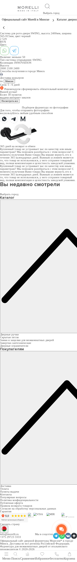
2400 (16, 68)
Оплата (4, 488)
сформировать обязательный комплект (45, 89)
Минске (9, 81)
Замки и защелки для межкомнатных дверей (27, 340)
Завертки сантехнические (15, 342)
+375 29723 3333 (10, 536)
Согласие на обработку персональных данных (28, 508)
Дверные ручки (9, 334)
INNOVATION (22, 62)
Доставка (5, 485)
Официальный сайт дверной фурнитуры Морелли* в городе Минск (36, 542)
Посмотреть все (9, 101)
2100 (10, 68)
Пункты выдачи (9, 491)
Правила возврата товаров (16, 505)
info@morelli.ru (9, 534)
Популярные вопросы (13, 497)
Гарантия (5, 511)
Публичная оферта (11, 502)
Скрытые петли (9, 337)
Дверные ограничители (14, 345)
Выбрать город (51, 13)
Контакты (6, 494)
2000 (3, 68)
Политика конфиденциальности (19, 500)
